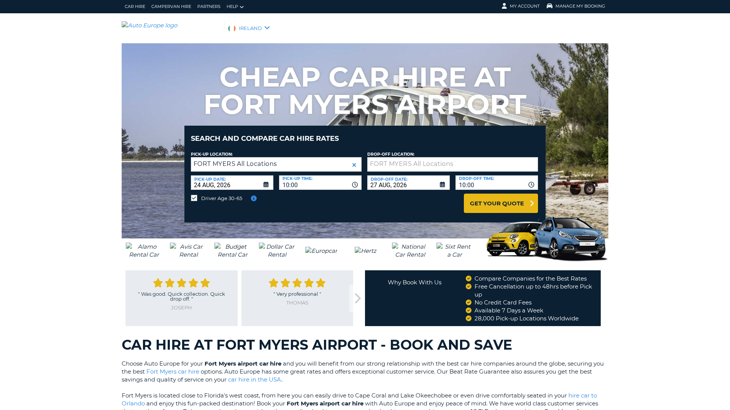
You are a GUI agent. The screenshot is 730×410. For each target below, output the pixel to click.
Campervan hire (171, 6)
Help (232, 6)
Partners (209, 6)
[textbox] (452, 164)
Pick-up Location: (212, 154)
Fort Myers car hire (172, 371)
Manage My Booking (580, 6)
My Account (525, 6)
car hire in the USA (254, 379)
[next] (357, 298)
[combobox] (320, 182)
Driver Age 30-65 (221, 198)
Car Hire (135, 6)
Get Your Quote (497, 203)
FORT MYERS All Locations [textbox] (235, 163)
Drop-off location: (390, 154)
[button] (354, 165)
